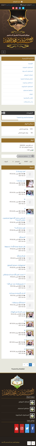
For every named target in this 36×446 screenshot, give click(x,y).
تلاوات (31, 94)
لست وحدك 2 (20, 171)
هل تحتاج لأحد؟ (19, 228)
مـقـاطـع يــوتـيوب (28, 82)
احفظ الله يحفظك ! (18, 302)
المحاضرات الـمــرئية (27, 71)
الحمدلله (22, 237)
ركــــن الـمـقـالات (28, 102)
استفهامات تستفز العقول (16, 265)
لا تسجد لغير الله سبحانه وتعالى (14, 274)
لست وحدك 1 (21, 181)
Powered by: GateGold (18, 369)
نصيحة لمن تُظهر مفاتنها (15, 5)
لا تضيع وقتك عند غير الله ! (16, 284)
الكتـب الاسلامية (28, 98)
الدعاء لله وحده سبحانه (17, 293)
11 (24, 190)
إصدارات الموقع (24, 402)
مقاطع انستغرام (28, 90)
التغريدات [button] (29, 113)
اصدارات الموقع (28, 75)
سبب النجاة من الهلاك (18, 312)
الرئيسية (30, 63)
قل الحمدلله (21, 256)
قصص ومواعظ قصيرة (27, 79)
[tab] (18, 113)
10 (24, 199)
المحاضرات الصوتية (28, 67)
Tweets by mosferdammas (25, 117)
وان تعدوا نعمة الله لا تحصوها (15, 246)
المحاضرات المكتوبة (27, 86)
